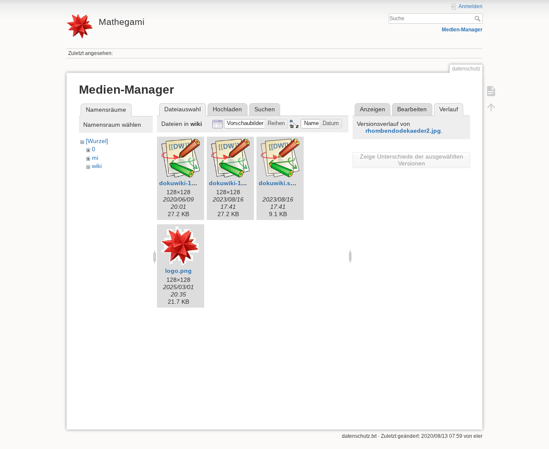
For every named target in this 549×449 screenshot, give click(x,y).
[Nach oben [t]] (491, 107)
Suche (478, 18)
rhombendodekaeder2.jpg (403, 130)
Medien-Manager (462, 30)
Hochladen (227, 109)
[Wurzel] (97, 140)
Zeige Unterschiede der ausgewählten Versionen (411, 160)
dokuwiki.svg (278, 183)
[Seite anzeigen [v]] (491, 91)
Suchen (264, 109)
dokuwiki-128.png (235, 183)
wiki (97, 165)
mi (95, 157)
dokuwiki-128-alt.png (190, 183)
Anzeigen (372, 109)
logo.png (178, 270)
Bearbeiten (412, 109)
